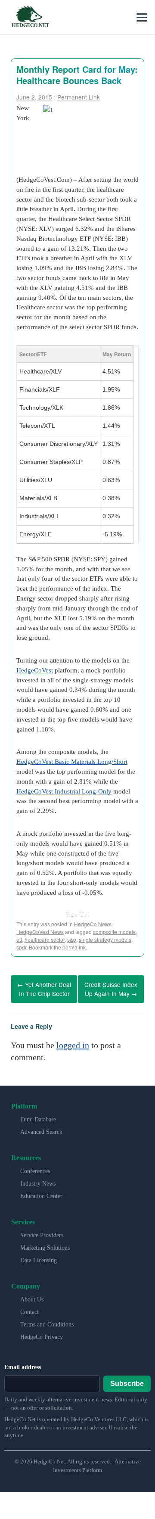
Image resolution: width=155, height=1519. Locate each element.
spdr (21, 947)
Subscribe (127, 1380)
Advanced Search (41, 1129)
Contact (29, 1309)
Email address (22, 1364)
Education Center (41, 1193)
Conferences (35, 1168)
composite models (114, 931)
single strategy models (105, 939)
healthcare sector (45, 939)
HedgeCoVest (34, 670)
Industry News (38, 1180)
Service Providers (41, 1232)
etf (19, 939)
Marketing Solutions (45, 1245)
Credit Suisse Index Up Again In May (110, 988)
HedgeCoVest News (40, 931)
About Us (31, 1296)
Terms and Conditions (47, 1321)
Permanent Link (78, 97)
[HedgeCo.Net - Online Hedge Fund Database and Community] (30, 17)
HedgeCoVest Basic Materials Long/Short (71, 761)
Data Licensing (38, 1257)
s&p (71, 939)
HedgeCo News (93, 924)
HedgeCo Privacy (41, 1334)
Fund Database (38, 1116)
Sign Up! (77, 914)
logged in (72, 1042)
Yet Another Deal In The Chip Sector (44, 988)
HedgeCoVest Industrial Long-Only (64, 791)
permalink (74, 947)
